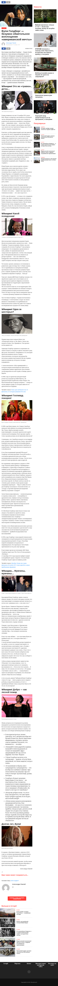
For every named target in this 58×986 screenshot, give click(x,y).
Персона (17, 963)
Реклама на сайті (52, 964)
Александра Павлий (11, 43)
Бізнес (29, 963)
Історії (6, 963)
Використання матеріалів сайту (41, 965)
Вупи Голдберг (15, 880)
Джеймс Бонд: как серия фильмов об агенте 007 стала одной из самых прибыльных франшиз (16, 565)
